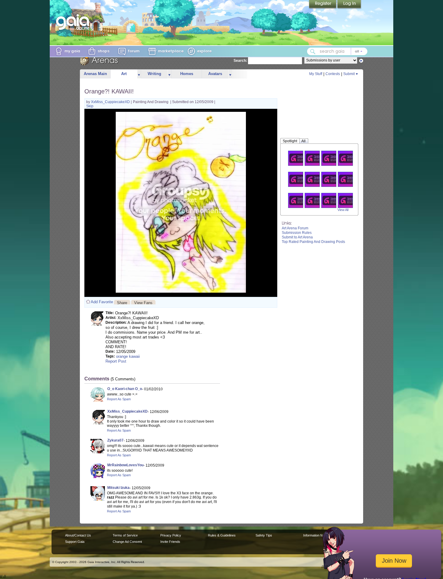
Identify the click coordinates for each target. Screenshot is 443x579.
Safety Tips (264, 535)
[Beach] (332, 179)
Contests (332, 74)
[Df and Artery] (349, 200)
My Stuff (315, 74)
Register (323, 4)
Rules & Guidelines (222, 535)
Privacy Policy (170, 535)
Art (124, 73)
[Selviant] (316, 200)
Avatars (215, 73)
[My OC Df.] (332, 200)
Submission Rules (297, 233)
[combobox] (337, 51)
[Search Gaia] (313, 52)
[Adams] (349, 179)
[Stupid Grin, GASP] (332, 158)
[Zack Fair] (299, 200)
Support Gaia (74, 541)
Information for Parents (320, 535)
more (139, 74)
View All (343, 210)
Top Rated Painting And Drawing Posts (313, 242)
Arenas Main (95, 73)
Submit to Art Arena (297, 237)
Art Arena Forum (295, 228)
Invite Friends (170, 541)
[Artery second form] (299, 179)
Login (349, 4)
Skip (89, 106)
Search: (240, 60)
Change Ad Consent (127, 541)
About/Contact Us (78, 535)
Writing (154, 73)
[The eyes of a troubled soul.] (349, 158)
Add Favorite (102, 302)
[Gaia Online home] (74, 22)
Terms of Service (125, 535)
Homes (186, 73)
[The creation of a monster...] (299, 158)
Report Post (115, 361)
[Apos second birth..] (316, 158)
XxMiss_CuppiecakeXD (111, 102)
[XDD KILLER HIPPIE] (316, 179)
